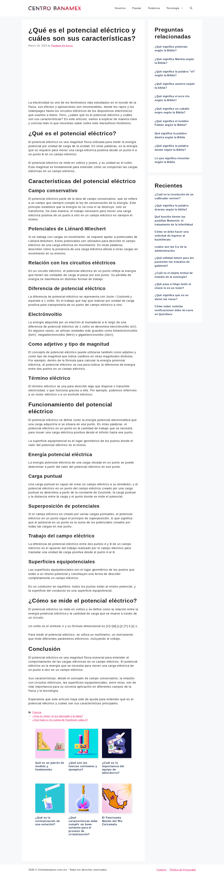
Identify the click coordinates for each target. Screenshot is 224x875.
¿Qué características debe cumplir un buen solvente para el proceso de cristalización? (83, 826)
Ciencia (36, 712)
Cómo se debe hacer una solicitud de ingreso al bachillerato (172, 235)
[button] (191, 8)
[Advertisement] (83, 76)
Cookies (161, 869)
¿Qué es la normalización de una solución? (47, 821)
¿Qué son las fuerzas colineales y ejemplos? (83, 766)
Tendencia (154, 8)
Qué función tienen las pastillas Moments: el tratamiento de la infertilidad (174, 220)
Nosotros (120, 8)
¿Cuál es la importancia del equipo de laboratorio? (113, 767)
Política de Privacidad (183, 869)
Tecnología (172, 8)
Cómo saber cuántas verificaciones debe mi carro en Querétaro (174, 310)
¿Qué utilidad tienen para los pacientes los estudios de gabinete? (174, 262)
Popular (136, 8)
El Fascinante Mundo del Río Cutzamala (112, 821)
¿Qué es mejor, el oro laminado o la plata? (57, 716)
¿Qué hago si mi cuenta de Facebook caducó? (60, 719)
